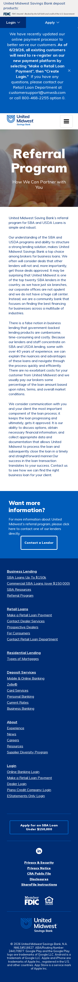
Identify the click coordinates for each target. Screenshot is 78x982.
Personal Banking (20, 696)
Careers (13, 740)
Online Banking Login (23, 772)
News (11, 734)
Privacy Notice (39, 868)
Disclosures (39, 879)
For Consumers (18, 633)
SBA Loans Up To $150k (26, 577)
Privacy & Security (39, 862)
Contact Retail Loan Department (32, 639)
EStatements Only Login (26, 796)
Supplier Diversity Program (27, 752)
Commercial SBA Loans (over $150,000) (38, 583)
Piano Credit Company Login (29, 790)
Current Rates (18, 702)
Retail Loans (17, 609)
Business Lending (22, 571)
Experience (15, 728)
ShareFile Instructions (39, 884)
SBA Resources (19, 589)
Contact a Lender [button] (38, 543)
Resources (15, 746)
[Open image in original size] (39, 925)
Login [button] (11, 22)
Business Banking (20, 708)
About (12, 722)
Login (11, 766)
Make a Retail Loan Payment (29, 615)
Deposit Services (21, 672)
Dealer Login (16, 784)
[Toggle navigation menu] (66, 121)
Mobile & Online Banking (25, 678)
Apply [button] (50, 22)
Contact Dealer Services (26, 621)
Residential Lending (24, 653)
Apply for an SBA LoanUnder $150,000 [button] (39, 827)
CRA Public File (39, 873)
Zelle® (12, 684)
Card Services (17, 690)
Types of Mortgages (23, 659)
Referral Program (20, 595)
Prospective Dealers (22, 627)
